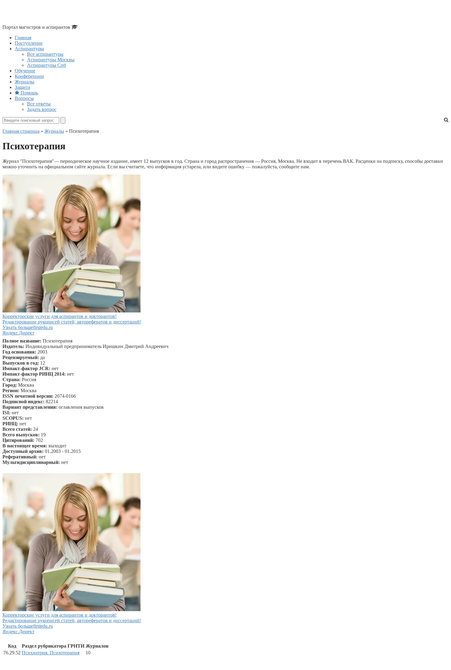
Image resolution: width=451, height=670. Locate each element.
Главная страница (21, 131)
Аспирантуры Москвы (51, 59)
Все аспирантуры (45, 54)
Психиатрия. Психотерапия (50, 652)
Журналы (24, 81)
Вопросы (24, 98)
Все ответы (39, 103)
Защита (22, 87)
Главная (23, 37)
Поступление (29, 43)
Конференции (29, 76)
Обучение (25, 70)
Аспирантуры (29, 48)
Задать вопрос (41, 109)
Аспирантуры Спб (46, 65)
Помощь (28, 92)
